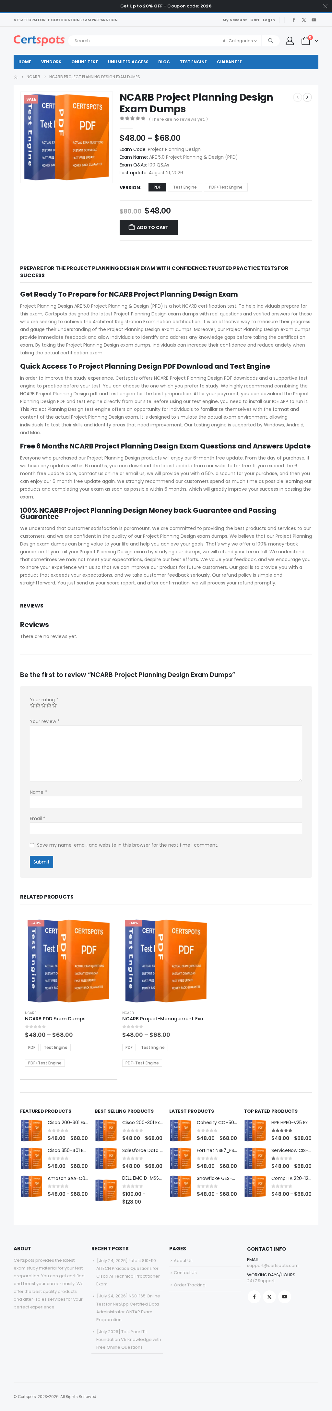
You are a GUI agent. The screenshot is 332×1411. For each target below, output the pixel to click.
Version (130, 187)
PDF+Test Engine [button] (226, 187)
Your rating (44, 699)
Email (37, 818)
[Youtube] (314, 20)
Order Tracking (190, 1285)
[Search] (271, 40)
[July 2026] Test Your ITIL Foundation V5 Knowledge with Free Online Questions (128, 1339)
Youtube (284, 1296)
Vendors (51, 62)
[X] (304, 20)
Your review (45, 721)
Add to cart (153, 227)
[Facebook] (294, 20)
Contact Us (185, 1273)
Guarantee (229, 62)
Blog (164, 62)
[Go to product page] (31, 1130)
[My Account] (290, 41)
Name (38, 792)
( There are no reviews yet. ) (178, 119)
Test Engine (193, 62)
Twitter (269, 1296)
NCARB (30, 1013)
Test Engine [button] (185, 187)
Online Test (84, 62)
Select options (102, 928)
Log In (269, 19)
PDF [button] (157, 187)
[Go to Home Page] (16, 77)
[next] (307, 97)
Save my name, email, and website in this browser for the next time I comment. (127, 845)
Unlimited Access (128, 62)
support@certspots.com (273, 1265)
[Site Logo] (39, 40)
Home (24, 62)
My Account (235, 19)
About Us (183, 1261)
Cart (255, 19)
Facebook (254, 1296)
